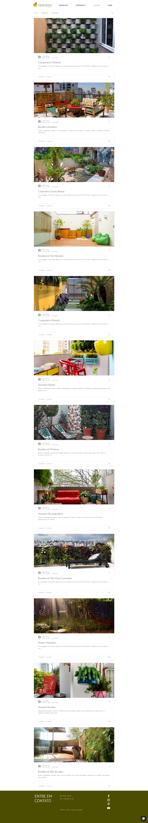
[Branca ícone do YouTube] (108, 808)
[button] (112, 13)
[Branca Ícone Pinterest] (108, 804)
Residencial (45, 13)
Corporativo (55, 13)
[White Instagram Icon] (108, 800)
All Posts (36, 13)
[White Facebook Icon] (108, 796)
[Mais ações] (110, 57)
